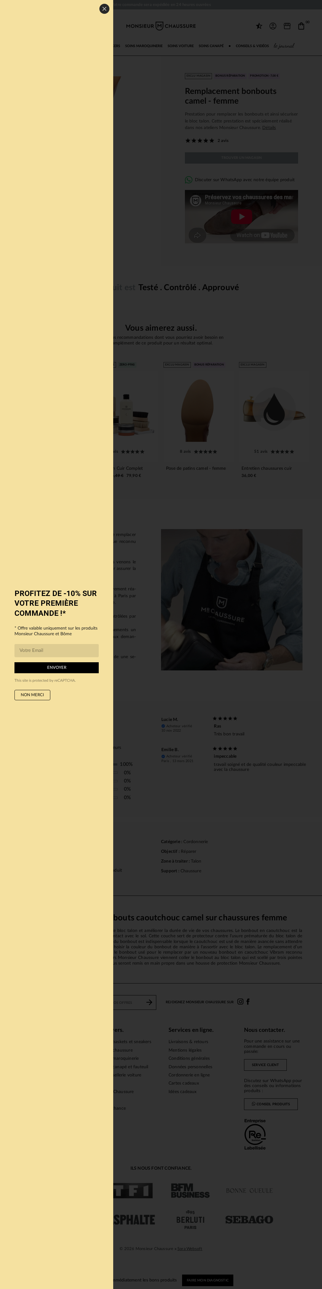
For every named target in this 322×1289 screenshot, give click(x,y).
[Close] (104, 9)
